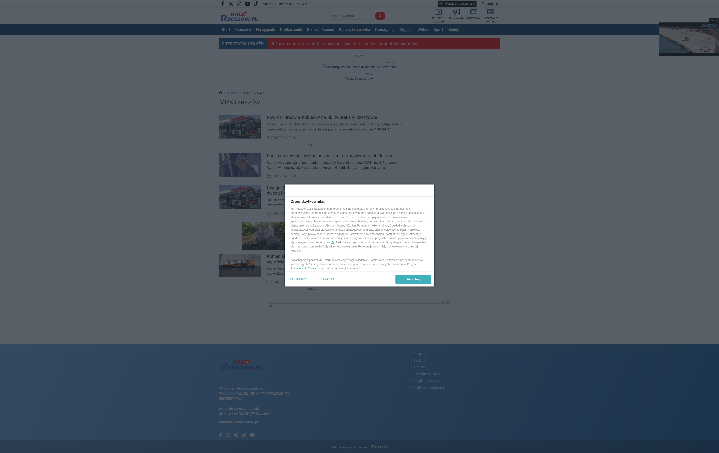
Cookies (313, 268)
